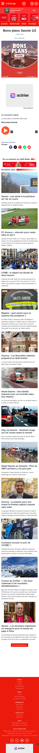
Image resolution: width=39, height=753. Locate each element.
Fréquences (19, 688)
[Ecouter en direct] (36, 4)
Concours (19, 709)
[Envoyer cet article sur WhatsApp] (24, 148)
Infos (24, 24)
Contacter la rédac (19, 699)
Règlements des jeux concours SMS (19, 733)
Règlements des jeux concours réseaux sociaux (19, 731)
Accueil (4, 24)
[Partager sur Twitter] (15, 148)
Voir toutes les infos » (19, 645)
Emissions (19, 707)
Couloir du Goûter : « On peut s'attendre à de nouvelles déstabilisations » (16, 583)
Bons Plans (15, 24)
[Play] (2, 16)
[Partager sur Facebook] (10, 148)
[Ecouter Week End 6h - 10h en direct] (19, 164)
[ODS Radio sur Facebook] (12, 740)
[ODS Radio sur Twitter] (17, 740)
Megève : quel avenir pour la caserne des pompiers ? (16, 314)
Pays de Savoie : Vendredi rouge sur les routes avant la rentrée (18, 431)
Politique (32, 24)
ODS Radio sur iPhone (19, 723)
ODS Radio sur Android (19, 725)
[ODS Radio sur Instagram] (27, 740)
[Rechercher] (32, 4)
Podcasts (19, 715)
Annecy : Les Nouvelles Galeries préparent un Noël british (18, 356)
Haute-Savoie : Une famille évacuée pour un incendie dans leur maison (17, 394)
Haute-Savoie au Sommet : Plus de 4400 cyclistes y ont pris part (19, 467)
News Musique (19, 696)
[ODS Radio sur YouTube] (22, 740)
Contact (19, 682)
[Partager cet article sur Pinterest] (19, 148)
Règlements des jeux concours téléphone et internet (19, 735)
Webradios (19, 717)
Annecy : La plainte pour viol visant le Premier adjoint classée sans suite (18, 504)
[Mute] (34, 10)
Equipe (19, 684)
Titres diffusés (19, 686)
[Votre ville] (24, 4)
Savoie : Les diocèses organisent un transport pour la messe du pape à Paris (18, 628)
